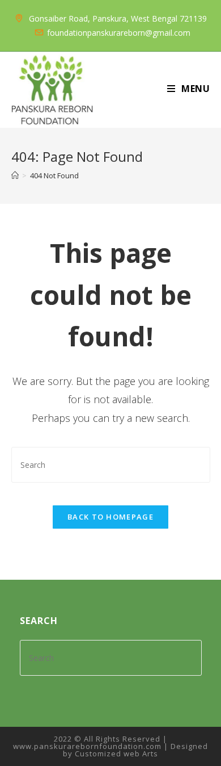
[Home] (15, 175)
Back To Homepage (110, 517)
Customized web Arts (116, 753)
